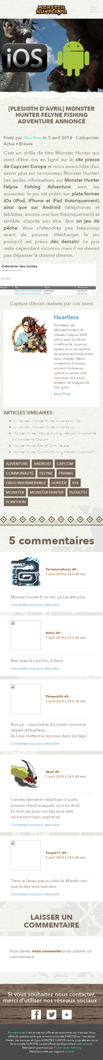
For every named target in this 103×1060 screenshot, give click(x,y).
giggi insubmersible (26, 482)
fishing (66, 473)
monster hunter (46, 492)
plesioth (78, 492)
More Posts (62, 394)
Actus (9, 144)
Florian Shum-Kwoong (67, 1047)
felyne (46, 473)
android (42, 463)
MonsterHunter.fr (18, 1032)
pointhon (16, 501)
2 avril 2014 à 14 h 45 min (66, 857)
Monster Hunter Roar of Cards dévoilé (41, 445)
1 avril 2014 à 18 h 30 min (66, 701)
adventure (17, 463)
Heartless (66, 317)
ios (75, 482)
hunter (59, 482)
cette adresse (84, 1044)
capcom (65, 463)
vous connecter (47, 951)
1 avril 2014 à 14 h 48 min (66, 574)
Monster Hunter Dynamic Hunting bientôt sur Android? (54, 452)
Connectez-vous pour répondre (35, 604)
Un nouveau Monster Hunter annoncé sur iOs (46, 421)
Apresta (69, 1051)
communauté (20, 473)
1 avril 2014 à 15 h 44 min (66, 637)
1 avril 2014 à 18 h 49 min (66, 776)
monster (15, 492)
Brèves (26, 144)
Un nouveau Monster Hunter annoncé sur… (45, 427)
